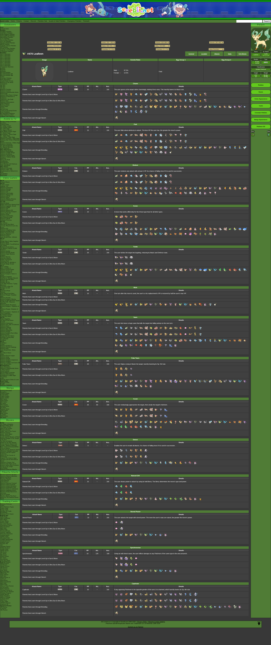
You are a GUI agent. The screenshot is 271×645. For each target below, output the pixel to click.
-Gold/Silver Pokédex (6, 33)
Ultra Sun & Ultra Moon (7, 224)
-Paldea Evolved (5, 548)
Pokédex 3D (3, 281)
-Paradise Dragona (5, 593)
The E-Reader (4, 338)
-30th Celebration (5, 518)
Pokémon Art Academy (7, 247)
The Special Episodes (6, 145)
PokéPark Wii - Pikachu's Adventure (7, 302)
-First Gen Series (5, 560)
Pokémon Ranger (5, 331)
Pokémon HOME (5, 207)
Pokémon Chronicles (6, 144)
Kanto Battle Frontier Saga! (8, 131)
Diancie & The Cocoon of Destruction (7, 456)
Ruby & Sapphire (5, 319)
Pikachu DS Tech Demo (7, 336)
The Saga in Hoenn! (6, 130)
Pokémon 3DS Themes (7, 374)
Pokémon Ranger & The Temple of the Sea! (9, 439)
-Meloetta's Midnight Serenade (9, 451)
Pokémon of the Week (6, 82)
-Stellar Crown (4, 536)
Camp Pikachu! (4, 480)
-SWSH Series (4, 550)
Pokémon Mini (4, 348)
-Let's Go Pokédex (5, 41)
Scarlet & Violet (4, 185)
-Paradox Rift (4, 543)
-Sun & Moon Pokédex (6, 40)
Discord (33, 21)
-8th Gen (2, 86)
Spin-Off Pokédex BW (6, 75)
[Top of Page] (259, 623)
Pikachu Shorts (10, 472)
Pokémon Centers (5, 91)
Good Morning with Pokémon (8, 164)
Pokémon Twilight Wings (7, 152)
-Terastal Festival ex (6, 590)
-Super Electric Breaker (7, 591)
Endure (24, 171)
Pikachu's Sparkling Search (8, 490)
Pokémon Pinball (5, 358)
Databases (10, 24)
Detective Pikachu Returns (8, 199)
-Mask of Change (5, 597)
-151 (1, 545)
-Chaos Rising (4, 521)
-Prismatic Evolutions (6, 533)
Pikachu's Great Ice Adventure (9, 489)
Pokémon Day (4, 100)
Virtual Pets (3, 377)
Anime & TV (10, 119)
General (191, 54)
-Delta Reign (3, 517)
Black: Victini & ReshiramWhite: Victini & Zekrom (9, 447)
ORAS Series (4, 416)
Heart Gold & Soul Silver (7, 293)
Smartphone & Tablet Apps (8, 375)
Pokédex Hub (42, 21)
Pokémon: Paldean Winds (7, 157)
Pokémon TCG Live (6, 220)
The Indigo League (5, 126)
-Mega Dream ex (5, 577)
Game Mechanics (5, 79)
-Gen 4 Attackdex (5, 58)
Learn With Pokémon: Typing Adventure (8, 284)
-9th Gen (2, 85)
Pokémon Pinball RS (6, 330)
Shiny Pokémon (4, 148)
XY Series (3, 414)
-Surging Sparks (4, 535)
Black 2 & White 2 (5, 268)
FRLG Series (4, 404)
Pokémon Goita (4, 382)
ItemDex (2, 68)
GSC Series (3, 402)
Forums (19, 21)
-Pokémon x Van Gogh (6, 99)
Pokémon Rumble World (7, 252)
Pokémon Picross (5, 257)
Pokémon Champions (6, 187)
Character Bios (4, 124)
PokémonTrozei (4, 334)
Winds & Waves (5, 182)
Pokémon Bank (4, 242)
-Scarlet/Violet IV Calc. (7, 81)
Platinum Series (4, 409)
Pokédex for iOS (5, 288)
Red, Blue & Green (5, 353)
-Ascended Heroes (5, 524)
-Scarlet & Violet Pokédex (7, 48)
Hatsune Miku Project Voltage (9, 95)
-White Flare (3, 529)
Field (160, 71)
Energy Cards (4, 509)
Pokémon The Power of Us (8, 463)
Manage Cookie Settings (156, 622)
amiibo (2, 378)
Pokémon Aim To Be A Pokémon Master (9, 140)
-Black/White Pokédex (6, 37)
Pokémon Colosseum (6, 323)
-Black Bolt (3, 528)
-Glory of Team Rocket (7, 586)
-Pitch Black (3, 519)
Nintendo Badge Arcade (7, 264)
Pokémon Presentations (7, 102)
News (2, 27)
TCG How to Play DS (6, 286)
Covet (24, 405)
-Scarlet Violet (4, 549)
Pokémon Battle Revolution (8, 305)
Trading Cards (10, 501)
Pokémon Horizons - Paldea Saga (10, 143)
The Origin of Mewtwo (6, 424)
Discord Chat (4, 109)
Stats (229, 54)
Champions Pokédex (74, 21)
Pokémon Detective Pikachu (8, 469)
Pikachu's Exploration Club (8, 487)
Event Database (5, 112)
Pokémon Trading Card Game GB (10, 362)
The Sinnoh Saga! (5, 133)
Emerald (2, 321)
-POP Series (3, 570)
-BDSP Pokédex (5, 44)
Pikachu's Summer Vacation (8, 474)
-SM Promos (3, 567)
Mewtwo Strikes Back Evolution (9, 465)
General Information (6, 390)
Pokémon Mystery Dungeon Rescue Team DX (8, 212)
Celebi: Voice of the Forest (8, 431)
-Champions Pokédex (6, 51)
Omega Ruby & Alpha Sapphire (9, 241)
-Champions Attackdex (7, 67)
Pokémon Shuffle (5, 251)
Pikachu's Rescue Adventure (8, 476)
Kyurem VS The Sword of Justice (10, 449)
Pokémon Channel (5, 327)
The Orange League (6, 127)
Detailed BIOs (4, 395)
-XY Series (3, 553)
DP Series (3, 407)
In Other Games (5, 369)
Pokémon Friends (5, 190)
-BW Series (3, 555)
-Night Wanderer (5, 596)
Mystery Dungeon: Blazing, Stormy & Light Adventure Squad (9, 300)
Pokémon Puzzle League (7, 355)
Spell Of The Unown (6, 428)
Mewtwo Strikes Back (6, 425)
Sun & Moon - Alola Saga (7, 137)
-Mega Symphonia (5, 581)
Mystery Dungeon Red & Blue (9, 333)
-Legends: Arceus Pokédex (8, 45)
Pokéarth (86, 21)
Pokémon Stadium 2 (6, 345)
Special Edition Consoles (7, 372)
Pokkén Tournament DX (7, 233)
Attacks (217, 54)
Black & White (4, 266)
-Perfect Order (4, 522)
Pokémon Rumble (5, 298)
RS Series (3, 403)
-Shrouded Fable (5, 538)
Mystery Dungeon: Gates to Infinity (8, 274)
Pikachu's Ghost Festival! (7, 484)
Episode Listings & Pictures (8, 121)
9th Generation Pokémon (7, 113)
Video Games (10, 178)
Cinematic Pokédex (6, 78)
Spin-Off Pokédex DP (6, 74)
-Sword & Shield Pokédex (7, 43)
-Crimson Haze (4, 598)
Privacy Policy (142, 622)
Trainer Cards (4, 508)
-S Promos (3, 608)
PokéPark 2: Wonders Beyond (9, 278)
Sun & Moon (3, 223)
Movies (10, 420)
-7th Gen (2, 88)
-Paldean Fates (4, 542)
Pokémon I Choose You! (7, 462)
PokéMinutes (4, 161)
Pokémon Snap (4, 357)
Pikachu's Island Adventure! (8, 486)
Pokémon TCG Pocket (6, 200)
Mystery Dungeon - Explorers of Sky (9, 307)
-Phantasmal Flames (6, 525)
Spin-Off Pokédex (5, 72)
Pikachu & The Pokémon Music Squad (9, 498)
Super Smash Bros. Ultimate (8, 237)
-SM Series (3, 552)
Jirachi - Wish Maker (6, 434)
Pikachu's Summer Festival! (8, 483)
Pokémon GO (4, 192)
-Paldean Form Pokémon (7, 116)
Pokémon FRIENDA (6, 385)
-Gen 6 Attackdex (5, 61)
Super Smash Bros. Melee (8, 350)
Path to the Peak (5, 159)
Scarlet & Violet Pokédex (57, 21)
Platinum (2, 292)
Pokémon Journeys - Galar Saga (9, 138)
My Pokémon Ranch (6, 314)
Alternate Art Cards (5, 511)
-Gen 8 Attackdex (5, 64)
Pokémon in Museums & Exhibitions (7, 97)
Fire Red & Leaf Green (6, 320)
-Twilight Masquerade (6, 539)
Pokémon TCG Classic (7, 514)
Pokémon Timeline (5, 89)
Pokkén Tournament (6, 259)
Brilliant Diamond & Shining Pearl (9, 204)
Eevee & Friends (5, 494)
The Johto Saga (4, 128)
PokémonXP (3, 93)
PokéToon (3, 158)
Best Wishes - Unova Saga (8, 134)
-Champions (3, 84)
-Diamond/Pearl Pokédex (7, 36)
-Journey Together (5, 532)
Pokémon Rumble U (6, 272)
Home (13, 21)
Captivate (25, 589)
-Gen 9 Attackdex (5, 65)
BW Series (3, 412)
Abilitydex (3, 71)
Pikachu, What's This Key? (8, 496)
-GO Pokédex (4, 47)
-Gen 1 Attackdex (5, 54)
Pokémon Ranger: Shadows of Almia (9, 309)
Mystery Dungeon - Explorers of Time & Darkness (9, 312)
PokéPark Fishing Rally (7, 337)
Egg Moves (242, 54)
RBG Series (3, 399)
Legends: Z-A (4, 186)
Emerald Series (4, 406)
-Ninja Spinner (4, 574)
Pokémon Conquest (6, 276)
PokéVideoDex (4, 162)
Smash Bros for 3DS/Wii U (8, 262)
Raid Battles (3, 512)
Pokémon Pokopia (5, 189)
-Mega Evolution (5, 526)
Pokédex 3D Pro (5, 282)
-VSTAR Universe (5, 603)
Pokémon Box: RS (5, 329)
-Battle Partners (4, 589)
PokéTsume (3, 175)
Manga (10, 388)
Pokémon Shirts (4, 105)
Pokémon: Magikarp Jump (8, 230)
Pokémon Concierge (6, 168)
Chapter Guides (4, 396)
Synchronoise (27, 553)
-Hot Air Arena (4, 587)
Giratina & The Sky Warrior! (8, 442)
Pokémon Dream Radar (7, 269)
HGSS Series (4, 410)
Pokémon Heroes (5, 432)
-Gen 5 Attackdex (5, 60)
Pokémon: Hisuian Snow (7, 155)
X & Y (2, 240)
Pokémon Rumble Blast (7, 279)
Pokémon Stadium (5, 361)
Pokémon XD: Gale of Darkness (9, 324)
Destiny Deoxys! (5, 435)
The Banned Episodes (6, 147)
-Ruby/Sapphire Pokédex (7, 34)
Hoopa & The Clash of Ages (8, 458)
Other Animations (5, 165)
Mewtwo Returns (5, 430)
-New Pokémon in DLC (7, 115)
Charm (24, 89)
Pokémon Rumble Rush (7, 231)
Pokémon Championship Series (9, 92)
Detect (24, 445)
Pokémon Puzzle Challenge (8, 347)
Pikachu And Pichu (5, 477)
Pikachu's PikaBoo (5, 479)
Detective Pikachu (5, 234)
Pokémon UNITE (5, 196)
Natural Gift (26, 481)
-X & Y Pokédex (4, 38)
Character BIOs (4, 393)
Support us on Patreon (135, 627)
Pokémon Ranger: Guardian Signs (8, 295)
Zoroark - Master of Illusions (8, 445)
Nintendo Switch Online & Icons (9, 379)
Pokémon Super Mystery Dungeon (7, 254)
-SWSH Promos (4, 566)
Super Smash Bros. (6, 364)
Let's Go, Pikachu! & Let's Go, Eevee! (9, 226)
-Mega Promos (4, 563)
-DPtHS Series (4, 556)
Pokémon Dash (4, 326)
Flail (23, 130)
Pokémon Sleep (4, 197)
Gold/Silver (3, 343)
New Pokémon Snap (6, 217)
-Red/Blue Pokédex (5, 31)
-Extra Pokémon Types (7, 507)
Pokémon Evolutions (6, 154)
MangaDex (3, 392)
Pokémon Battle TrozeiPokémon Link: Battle (9, 244)
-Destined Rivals (5, 531)
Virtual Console (4, 371)
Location (204, 54)
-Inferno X (3, 579)
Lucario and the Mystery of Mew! (10, 437)
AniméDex (3, 123)
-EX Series (3, 557)
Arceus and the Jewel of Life (8, 444)
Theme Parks (4, 106)
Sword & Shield (4, 203)
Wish (24, 293)
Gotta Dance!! (4, 482)
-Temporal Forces (5, 541)
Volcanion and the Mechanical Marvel (9, 460)
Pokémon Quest (5, 235)
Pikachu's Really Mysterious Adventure (8, 492)
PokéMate (3, 340)
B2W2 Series (4, 413)
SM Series (3, 417)
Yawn (24, 323)
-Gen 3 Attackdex (5, 57)
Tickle (24, 252)
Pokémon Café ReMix (6, 193)
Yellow (2, 354)
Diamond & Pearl (5, 290)
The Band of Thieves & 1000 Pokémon (8, 249)
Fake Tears (26, 364)
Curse (24, 212)
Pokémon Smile (4, 214)
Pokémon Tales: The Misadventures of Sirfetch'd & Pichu (9, 171)
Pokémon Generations (6, 151)
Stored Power (27, 517)
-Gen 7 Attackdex (5, 62)
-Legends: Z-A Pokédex (7, 50)
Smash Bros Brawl (5, 316)
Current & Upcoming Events (8, 110)
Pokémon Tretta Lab (6, 271)
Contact (26, 21)
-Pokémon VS (4, 604)
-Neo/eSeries (4, 559)
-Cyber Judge (4, 601)
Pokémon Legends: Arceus (8, 206)
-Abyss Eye (3, 573)
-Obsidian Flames (5, 546)
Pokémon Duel (4, 261)
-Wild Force (3, 600)
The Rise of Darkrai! (6, 441)
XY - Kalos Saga (5, 135)
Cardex (2, 76)
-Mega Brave (4, 580)
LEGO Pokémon (5, 103)
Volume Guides (4, 397)
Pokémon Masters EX (6, 194)
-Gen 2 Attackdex (5, 55)
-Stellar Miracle (4, 594)
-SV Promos (3, 565)
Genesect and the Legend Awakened (7, 453)
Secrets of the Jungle (6, 466)
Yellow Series (4, 400)
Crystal (2, 344)
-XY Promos (3, 569)
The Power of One (5, 427)
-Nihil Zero (3, 576)
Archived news (4, 28)
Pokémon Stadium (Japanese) (9, 360)
